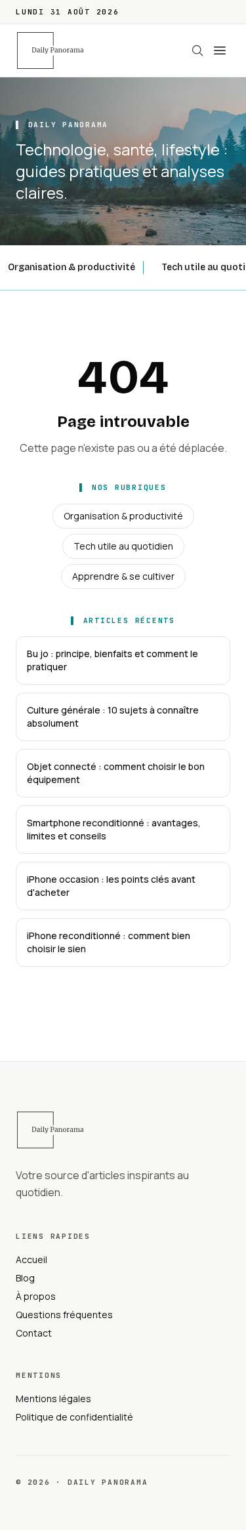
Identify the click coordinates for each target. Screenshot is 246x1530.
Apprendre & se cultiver (123, 576)
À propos (36, 1296)
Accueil (31, 1259)
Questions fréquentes (64, 1314)
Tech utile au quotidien (123, 546)
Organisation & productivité (71, 267)
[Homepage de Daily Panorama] (58, 50)
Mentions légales (53, 1398)
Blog (25, 1278)
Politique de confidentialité (74, 1417)
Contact (34, 1333)
